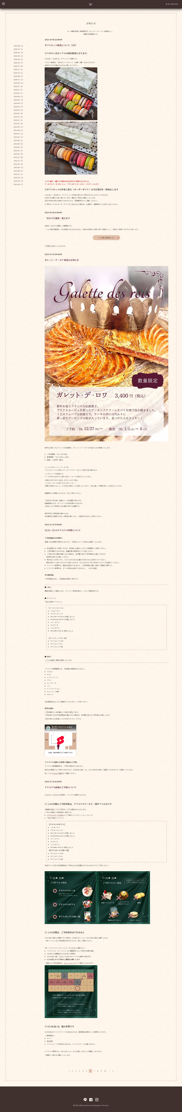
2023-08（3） (19, 130)
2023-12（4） (19, 117)
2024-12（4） (19, 86)
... (109, 1071)
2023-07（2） (19, 134)
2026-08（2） (19, 46)
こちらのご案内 (56, 773)
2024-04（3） (19, 103)
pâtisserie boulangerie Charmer (96, 1105)
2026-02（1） (19, 63)
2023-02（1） (19, 150)
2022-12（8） (19, 157)
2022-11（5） (19, 161)
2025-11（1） (18, 69)
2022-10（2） (19, 164)
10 (105, 1071)
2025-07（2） (19, 79)
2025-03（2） (19, 83)
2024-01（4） (19, 113)
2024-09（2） (19, 96)
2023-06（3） (19, 137)
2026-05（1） (19, 56)
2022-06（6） (19, 177)
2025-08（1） (19, 76)
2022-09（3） (19, 167)
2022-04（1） (19, 184)
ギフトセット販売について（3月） (61, 45)
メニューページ (69, 963)
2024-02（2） (19, 110)
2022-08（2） (19, 171)
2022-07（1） (19, 174)
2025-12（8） (19, 66)
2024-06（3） (19, 100)
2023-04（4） (19, 144)
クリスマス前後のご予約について (60, 787)
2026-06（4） (19, 52)
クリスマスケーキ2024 (55, 815)
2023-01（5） (19, 154)
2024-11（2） (18, 90)
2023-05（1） (19, 140)
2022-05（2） (19, 181)
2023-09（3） (19, 127)
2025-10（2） (19, 73)
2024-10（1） (18, 93)
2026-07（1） (19, 49)
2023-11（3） (18, 120)
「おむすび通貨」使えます (57, 218)
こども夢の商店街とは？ (106, 238)
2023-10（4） (19, 123)
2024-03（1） (19, 106)
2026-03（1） (19, 59)
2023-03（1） (19, 147)
